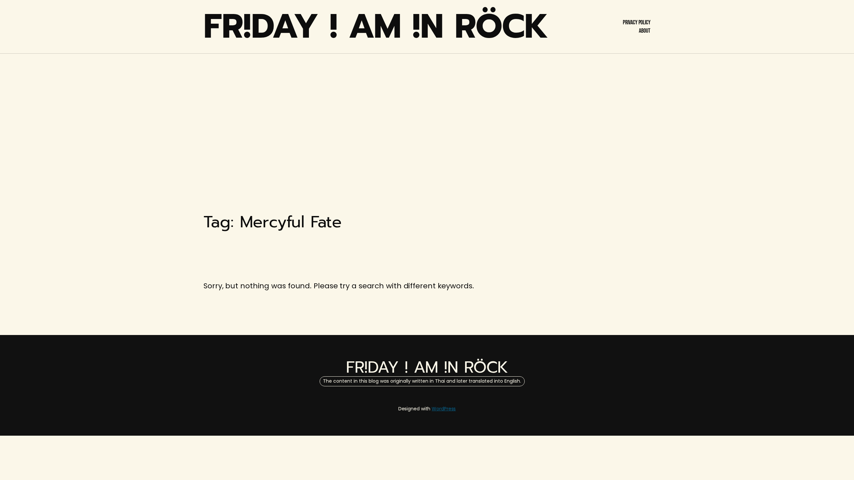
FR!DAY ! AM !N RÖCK (375, 26)
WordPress (444, 408)
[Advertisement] (427, 106)
